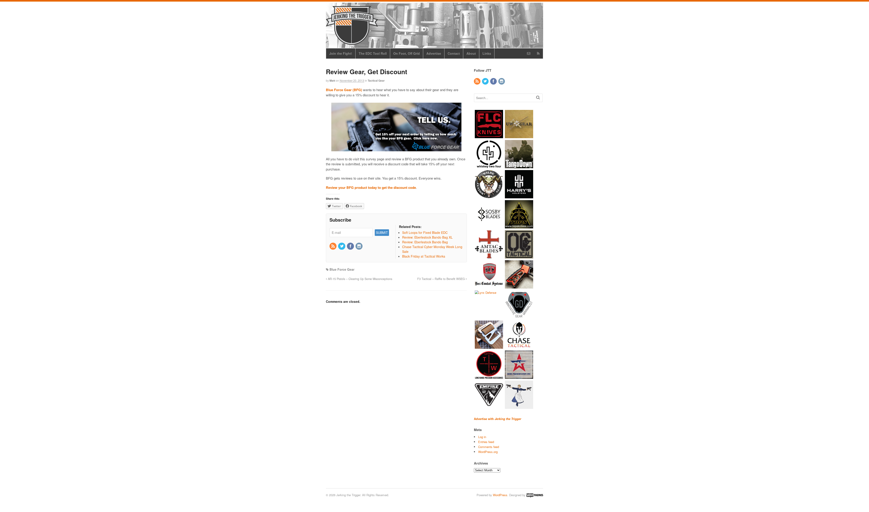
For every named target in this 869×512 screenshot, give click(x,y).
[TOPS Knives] (519, 226)
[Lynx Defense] (485, 292)
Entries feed (486, 442)
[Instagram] (359, 246)
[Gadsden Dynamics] (519, 316)
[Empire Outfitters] (489, 406)
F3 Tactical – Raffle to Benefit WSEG (441, 279)
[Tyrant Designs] (519, 286)
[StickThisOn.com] (519, 406)
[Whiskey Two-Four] (489, 166)
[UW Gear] (519, 136)
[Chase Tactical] (519, 346)
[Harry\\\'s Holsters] (519, 196)
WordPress (500, 495)
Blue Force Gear (341, 269)
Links (486, 53)
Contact (454, 53)
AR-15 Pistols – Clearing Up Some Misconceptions (359, 279)
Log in (482, 437)
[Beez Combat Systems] (489, 286)
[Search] (538, 97)
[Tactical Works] (489, 376)
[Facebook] (351, 246)
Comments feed (488, 447)
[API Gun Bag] (519, 376)
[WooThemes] (534, 495)
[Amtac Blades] (489, 256)
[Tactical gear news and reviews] (352, 42)
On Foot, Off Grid (406, 53)
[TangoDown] (519, 166)
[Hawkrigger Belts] (489, 346)
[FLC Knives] (489, 136)
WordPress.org (488, 452)
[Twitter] (342, 246)
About (471, 53)
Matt (332, 80)
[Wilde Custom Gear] (489, 196)
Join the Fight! (340, 53)
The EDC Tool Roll (373, 53)
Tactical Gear (376, 80)
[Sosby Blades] (489, 226)
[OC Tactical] (519, 256)
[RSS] (333, 246)
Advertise (433, 53)
